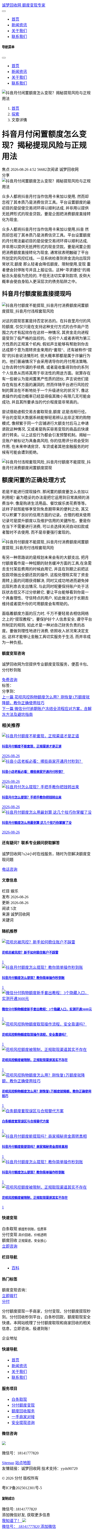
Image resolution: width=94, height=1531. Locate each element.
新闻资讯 (19, 72)
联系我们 (19, 83)
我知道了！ (12, 1521)
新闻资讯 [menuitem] (19, 25)
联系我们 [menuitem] (19, 37)
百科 (15, 1268)
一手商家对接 (23, 1417)
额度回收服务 (23, 1411)
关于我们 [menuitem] (19, 31)
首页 (15, 66)
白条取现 (19, 1399)
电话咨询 (9, 869)
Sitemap (8, 1463)
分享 (6, 175)
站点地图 (23, 1463)
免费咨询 (9, 680)
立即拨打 (9, 1296)
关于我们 (19, 77)
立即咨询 (9, 1246)
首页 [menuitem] (15, 19)
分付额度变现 (23, 1405)
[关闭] (4, 57)
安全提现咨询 (23, 1423)
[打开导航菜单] (4, 11)
